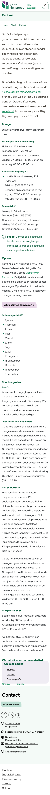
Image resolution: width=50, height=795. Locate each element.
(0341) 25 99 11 (12, 723)
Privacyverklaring (11, 779)
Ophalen (11, 674)
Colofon (6, 788)
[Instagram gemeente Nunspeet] (18, 715)
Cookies (6, 783)
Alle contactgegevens (15, 751)
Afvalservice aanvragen (18, 304)
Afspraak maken (11, 704)
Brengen (11, 669)
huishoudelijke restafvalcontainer (21, 91)
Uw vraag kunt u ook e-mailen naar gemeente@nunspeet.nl (21, 745)
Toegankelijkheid (11, 774)
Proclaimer (8, 770)
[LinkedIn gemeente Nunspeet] (11, 715)
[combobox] (45, 5)
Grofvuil (22, 25)
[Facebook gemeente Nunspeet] (4, 715)
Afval (13, 25)
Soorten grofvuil (15, 679)
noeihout (8, 111)
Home (4, 25)
